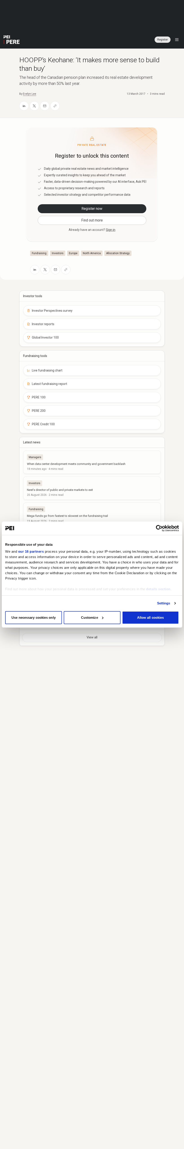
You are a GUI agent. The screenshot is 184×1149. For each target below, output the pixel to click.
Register (162, 39)
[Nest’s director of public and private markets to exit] (91, 488)
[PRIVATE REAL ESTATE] (12, 39)
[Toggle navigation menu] (176, 39)
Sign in (110, 230)
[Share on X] (34, 106)
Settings (163, 603)
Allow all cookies (150, 617)
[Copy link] (55, 106)
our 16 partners (31, 551)
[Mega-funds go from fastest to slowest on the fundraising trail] (91, 514)
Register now (91, 208)
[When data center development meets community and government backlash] (91, 462)
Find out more (92, 220)
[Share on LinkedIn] (24, 106)
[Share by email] (44, 106)
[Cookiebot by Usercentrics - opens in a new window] (159, 528)
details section (158, 589)
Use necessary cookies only (33, 617)
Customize (89, 617)
